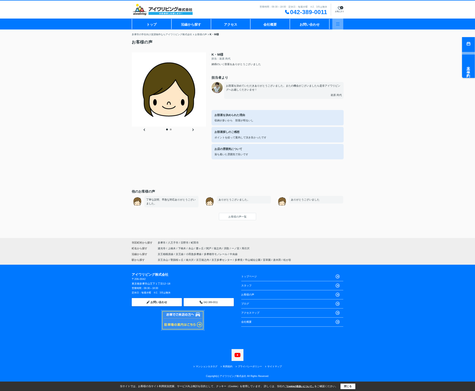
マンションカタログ (206, 366)
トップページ (249, 276)
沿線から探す (191, 24)
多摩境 (239, 259)
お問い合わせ (310, 24)
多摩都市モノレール (216, 254)
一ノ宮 (236, 248)
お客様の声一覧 (237, 216)
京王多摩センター (222, 259)
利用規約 (227, 366)
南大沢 (190, 259)
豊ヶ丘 (200, 248)
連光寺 (162, 248)
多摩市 (162, 242)
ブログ (245, 303)
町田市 (195, 242)
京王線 (180, 254)
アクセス (230, 24)
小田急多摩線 (194, 254)
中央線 (234, 254)
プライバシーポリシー (250, 366)
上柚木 (172, 248)
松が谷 (287, 259)
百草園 (267, 259)
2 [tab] (171, 129)
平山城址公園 (253, 259)
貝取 (227, 248)
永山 (191, 248)
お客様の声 (247, 294)
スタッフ (246, 285)
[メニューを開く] (337, 24)
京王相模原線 (166, 254)
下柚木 (182, 248)
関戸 (209, 248)
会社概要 (270, 24)
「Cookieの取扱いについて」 (299, 386)
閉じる (348, 386)
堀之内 (218, 248)
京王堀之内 (202, 259)
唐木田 (277, 259)
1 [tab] (167, 129)
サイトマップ (274, 366)
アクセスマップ (250, 312)
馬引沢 (246, 248)
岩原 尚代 (336, 94)
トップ (152, 24)
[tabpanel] (169, 89)
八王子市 (173, 242)
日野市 (185, 242)
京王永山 (163, 259)
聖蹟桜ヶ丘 (177, 259)
